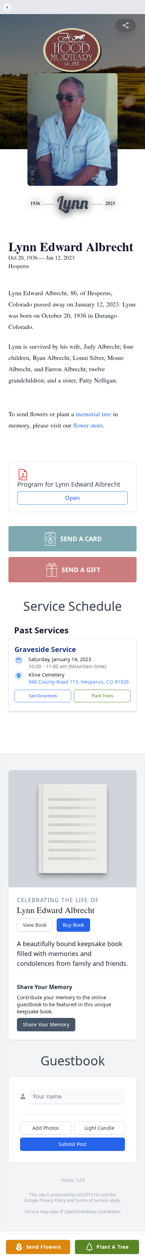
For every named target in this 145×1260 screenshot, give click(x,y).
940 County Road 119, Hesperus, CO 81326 (79, 681)
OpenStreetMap (80, 1212)
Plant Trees (102, 696)
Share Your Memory (46, 1024)
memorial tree (93, 414)
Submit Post (72, 1144)
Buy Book (73, 925)
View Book (34, 925)
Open (72, 498)
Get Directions (43, 696)
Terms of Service (91, 1200)
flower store (88, 425)
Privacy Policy (52, 1200)
